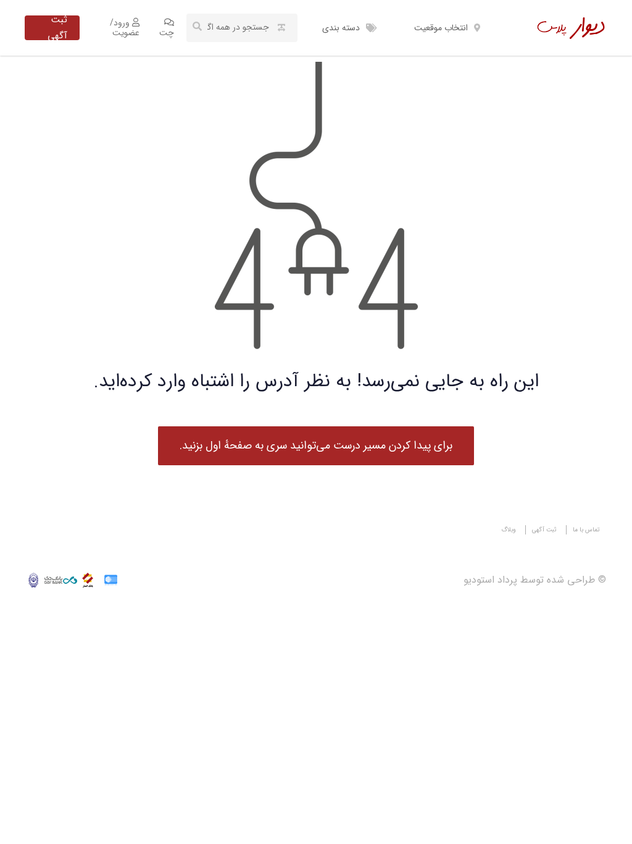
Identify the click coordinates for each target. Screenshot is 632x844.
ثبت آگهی (57, 27)
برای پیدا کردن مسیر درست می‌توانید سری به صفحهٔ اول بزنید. (316, 445)
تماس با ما (586, 529)
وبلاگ (508, 529)
